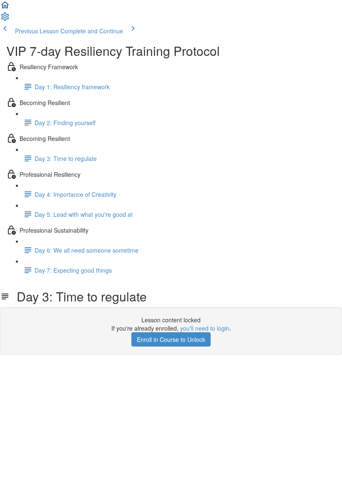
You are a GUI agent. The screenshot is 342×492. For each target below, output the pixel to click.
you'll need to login (204, 328)
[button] (5, 7)
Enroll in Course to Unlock (171, 339)
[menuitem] (5, 19)
